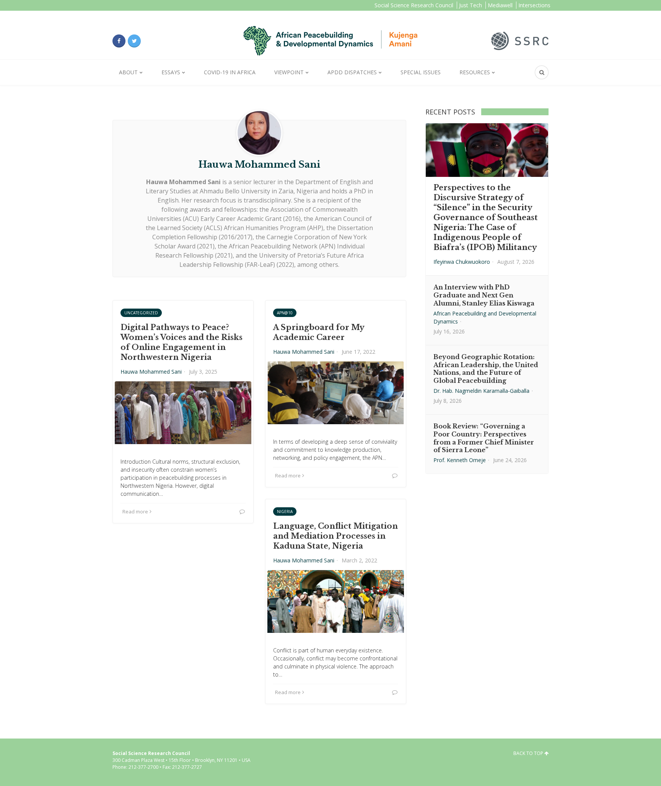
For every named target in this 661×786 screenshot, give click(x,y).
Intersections (534, 5)
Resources (474, 72)
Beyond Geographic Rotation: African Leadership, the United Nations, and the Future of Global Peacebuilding (485, 368)
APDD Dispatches (352, 72)
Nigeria (285, 511)
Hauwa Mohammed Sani (151, 371)
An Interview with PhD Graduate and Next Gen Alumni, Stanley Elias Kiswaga (483, 295)
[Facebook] (118, 40)
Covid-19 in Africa (230, 72)
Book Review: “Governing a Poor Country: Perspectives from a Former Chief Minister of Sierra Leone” (483, 438)
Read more (135, 511)
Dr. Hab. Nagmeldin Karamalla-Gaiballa (481, 390)
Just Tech (470, 5)
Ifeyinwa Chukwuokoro (461, 261)
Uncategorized (141, 312)
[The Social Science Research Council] (520, 40)
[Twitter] (134, 40)
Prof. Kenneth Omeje (459, 460)
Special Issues (421, 72)
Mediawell (500, 5)
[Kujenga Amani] (330, 41)
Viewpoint (289, 72)
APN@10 (285, 312)
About (128, 72)
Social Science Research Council (413, 5)
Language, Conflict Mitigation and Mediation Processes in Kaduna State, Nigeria (335, 536)
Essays (170, 72)
